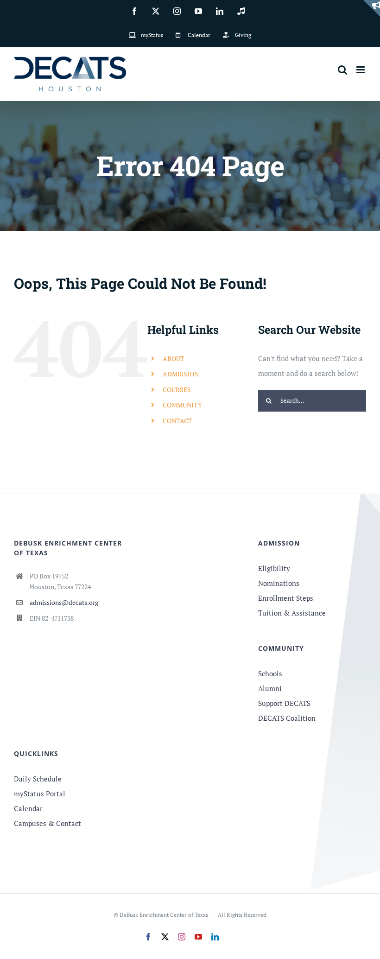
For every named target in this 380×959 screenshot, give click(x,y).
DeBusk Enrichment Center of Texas (164, 914)
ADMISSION (181, 373)
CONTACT (177, 420)
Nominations (278, 583)
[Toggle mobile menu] (361, 70)
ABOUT (173, 358)
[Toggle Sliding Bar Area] (371, 8)
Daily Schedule (38, 778)
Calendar (28, 808)
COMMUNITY (182, 404)
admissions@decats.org (64, 602)
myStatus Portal (39, 793)
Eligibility (274, 568)
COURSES (177, 389)
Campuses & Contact (47, 823)
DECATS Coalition (287, 718)
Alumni (270, 688)
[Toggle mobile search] (342, 70)
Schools (270, 673)
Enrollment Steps (285, 598)
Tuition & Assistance (292, 612)
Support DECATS (284, 703)
